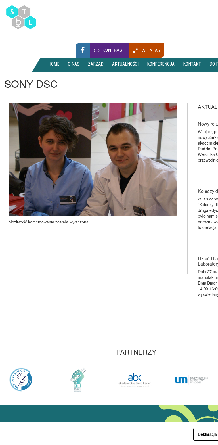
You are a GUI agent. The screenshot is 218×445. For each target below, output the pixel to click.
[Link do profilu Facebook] (83, 50)
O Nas (73, 64)
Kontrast (113, 50)
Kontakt (192, 64)
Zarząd (96, 64)
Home (53, 64)
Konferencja (161, 64)
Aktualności (125, 64)
